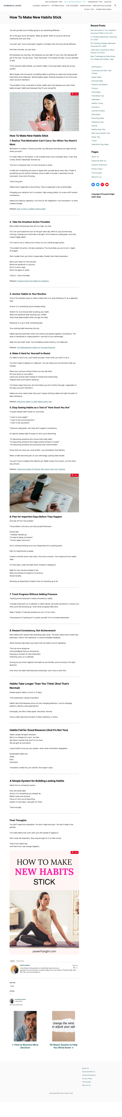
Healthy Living (97, 103)
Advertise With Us (99, 161)
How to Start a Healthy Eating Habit (31, 209)
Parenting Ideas (98, 118)
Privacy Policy (97, 169)
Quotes (94, 126)
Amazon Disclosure (99, 165)
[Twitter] (76, 967)
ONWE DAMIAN (25, 965)
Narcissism (96, 114)
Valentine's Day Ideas (100, 144)
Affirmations (97, 67)
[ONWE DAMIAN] (14, 970)
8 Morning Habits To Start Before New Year (34, 402)
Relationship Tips (98, 129)
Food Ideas (96, 92)
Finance (95, 88)
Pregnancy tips (98, 122)
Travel (94, 141)
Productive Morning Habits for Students (33, 281)
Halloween (96, 100)
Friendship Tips (98, 96)
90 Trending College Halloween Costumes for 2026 (103, 44)
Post (12, 985)
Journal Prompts (98, 111)
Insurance (95, 107)
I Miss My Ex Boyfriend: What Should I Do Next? (102, 51)
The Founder (97, 173)
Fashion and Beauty (100, 85)
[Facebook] (74, 967)
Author (12, 961)
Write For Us (96, 177)
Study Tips (96, 137)
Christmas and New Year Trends (102, 72)
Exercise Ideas (97, 81)
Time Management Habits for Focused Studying (36, 347)
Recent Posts (20, 961)
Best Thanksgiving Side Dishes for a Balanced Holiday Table (103, 57)
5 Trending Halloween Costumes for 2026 (104, 38)
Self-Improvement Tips (16, 1004)
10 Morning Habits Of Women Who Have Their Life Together (41, 469)
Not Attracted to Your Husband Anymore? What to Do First (103, 31)
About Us (95, 157)
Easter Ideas (96, 77)
